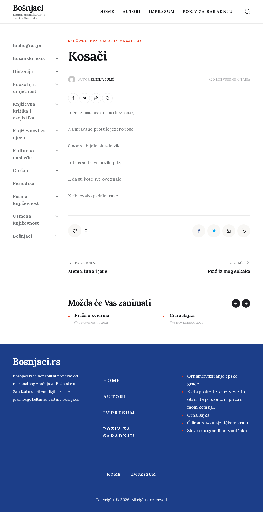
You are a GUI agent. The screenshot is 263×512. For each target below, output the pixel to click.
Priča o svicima (91, 315)
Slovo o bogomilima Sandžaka (217, 431)
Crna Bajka (182, 315)
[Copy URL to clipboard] (107, 98)
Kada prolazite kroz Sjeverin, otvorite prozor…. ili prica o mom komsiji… (216, 399)
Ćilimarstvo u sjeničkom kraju (217, 423)
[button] (236, 303)
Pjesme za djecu (127, 41)
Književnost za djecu (89, 41)
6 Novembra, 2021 (93, 322)
